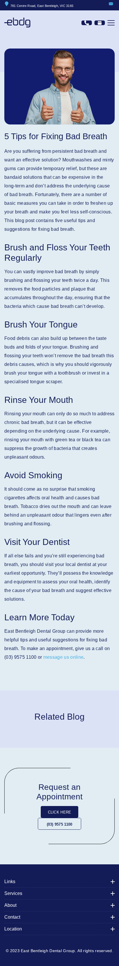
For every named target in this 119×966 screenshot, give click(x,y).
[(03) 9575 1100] (86, 23)
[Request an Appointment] (99, 23)
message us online (63, 657)
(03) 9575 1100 (59, 824)
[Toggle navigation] (111, 22)
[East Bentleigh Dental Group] (17, 22)
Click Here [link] (59, 812)
